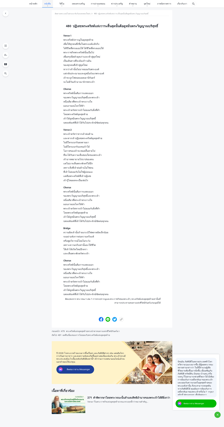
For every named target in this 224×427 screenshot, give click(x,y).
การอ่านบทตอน (98, 3)
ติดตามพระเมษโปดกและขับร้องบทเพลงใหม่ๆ (72, 14)
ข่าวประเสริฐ (117, 3)
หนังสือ (47, 3)
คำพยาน (133, 3)
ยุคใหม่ (147, 3)
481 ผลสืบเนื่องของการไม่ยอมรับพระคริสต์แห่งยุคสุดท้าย (84, 335)
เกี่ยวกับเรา (182, 3)
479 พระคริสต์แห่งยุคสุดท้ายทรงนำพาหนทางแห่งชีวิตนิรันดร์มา (90, 331)
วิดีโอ (61, 3)
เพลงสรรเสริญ (78, 3)
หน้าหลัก (33, 3)
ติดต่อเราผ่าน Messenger (194, 403)
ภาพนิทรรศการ (164, 3)
